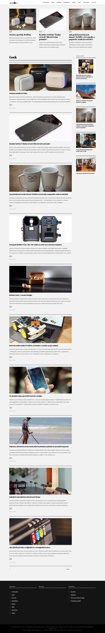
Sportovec (86, 2)
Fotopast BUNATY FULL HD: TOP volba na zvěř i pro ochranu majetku (35, 245)
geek (10, 105)
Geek (53, 2)
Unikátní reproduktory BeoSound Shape (24, 497)
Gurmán (59, 2)
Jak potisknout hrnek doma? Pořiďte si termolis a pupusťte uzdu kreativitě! (82, 37)
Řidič (79, 2)
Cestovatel (46, 2)
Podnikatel (66, 2)
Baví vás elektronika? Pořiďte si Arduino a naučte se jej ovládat (33, 346)
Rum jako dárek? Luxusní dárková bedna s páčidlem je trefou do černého (84, 77)
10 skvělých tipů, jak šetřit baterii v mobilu (25, 396)
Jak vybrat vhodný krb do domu (85, 173)
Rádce (74, 2)
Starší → (68, 569)
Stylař (94, 2)
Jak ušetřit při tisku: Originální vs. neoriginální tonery (29, 547)
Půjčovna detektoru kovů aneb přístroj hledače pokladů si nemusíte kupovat (39, 447)
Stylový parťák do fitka (20, 34)
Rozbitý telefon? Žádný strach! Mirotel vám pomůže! (50, 37)
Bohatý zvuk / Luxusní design (20, 295)
